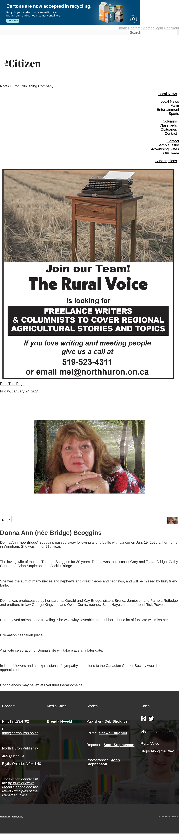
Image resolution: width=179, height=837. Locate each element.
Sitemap (147, 28)
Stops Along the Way (157, 751)
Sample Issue (168, 145)
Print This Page (12, 384)
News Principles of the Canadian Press (20, 793)
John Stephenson (103, 762)
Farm (174, 105)
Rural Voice (150, 743)
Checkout (171, 28)
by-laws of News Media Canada (18, 785)
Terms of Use (5, 817)
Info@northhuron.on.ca (20, 733)
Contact (134, 28)
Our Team (171, 153)
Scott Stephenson (119, 745)
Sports (174, 114)
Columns (170, 121)
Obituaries (169, 129)
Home (122, 28)
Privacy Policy (17, 817)
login (159, 28)
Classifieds (168, 125)
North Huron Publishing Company (26, 86)
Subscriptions (166, 161)
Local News (167, 94)
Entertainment (168, 109)
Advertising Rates (165, 149)
